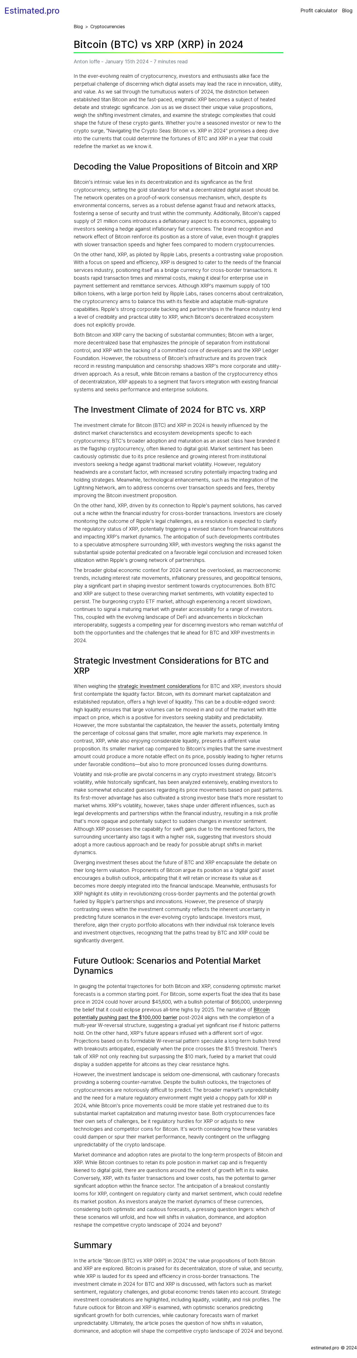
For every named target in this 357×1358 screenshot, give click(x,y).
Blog (347, 10)
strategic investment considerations (159, 686)
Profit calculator (318, 10)
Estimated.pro (32, 11)
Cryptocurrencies (107, 26)
